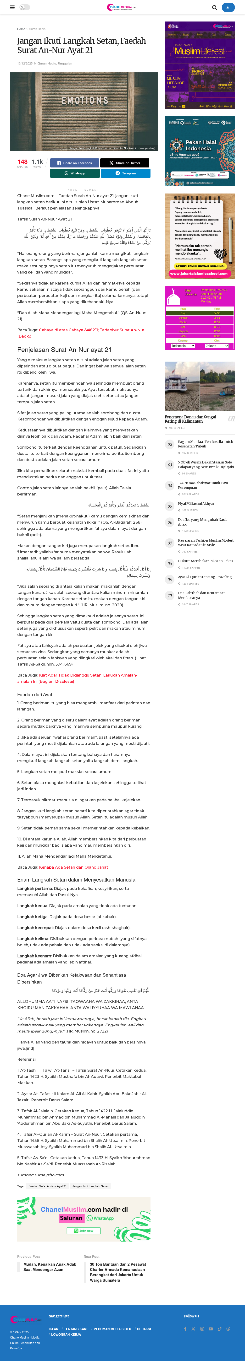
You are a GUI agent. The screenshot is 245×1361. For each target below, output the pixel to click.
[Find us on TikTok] (220, 1329)
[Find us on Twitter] (193, 1329)
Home (21, 29)
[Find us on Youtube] (211, 1329)
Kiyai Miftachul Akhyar (196, 503)
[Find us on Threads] (228, 1329)
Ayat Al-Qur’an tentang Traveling (205, 577)
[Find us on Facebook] (185, 1329)
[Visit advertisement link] (83, 1219)
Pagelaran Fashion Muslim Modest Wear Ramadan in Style (206, 542)
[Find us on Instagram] (202, 1329)
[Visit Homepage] (121, 7)
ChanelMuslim (19, 1337)
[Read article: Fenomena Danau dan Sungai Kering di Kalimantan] (200, 386)
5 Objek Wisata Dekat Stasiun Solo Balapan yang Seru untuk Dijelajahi (206, 464)
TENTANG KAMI (76, 1329)
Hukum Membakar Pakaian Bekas (205, 561)
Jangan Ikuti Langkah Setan (90, 1186)
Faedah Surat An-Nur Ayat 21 (47, 1186)
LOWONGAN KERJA (66, 1334)
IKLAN (53, 1329)
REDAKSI (144, 1329)
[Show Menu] (12, 7)
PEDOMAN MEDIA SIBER (112, 1329)
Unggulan (65, 63)
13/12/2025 (25, 63)
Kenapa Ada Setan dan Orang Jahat (73, 867)
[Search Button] (214, 7)
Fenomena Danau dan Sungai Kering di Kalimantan (190, 419)
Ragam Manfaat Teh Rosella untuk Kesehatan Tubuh (205, 444)
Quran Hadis (37, 29)
